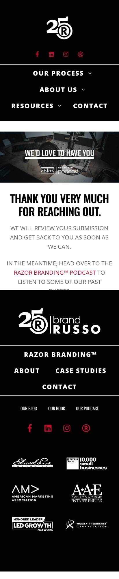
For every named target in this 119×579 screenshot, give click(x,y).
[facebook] (37, 53)
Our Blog (29, 408)
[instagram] (66, 53)
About (27, 370)
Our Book (56, 408)
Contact (90, 105)
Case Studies (81, 370)
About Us (58, 89)
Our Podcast (87, 408)
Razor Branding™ (60, 354)
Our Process (58, 73)
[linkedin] (51, 53)
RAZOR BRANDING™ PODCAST (55, 272)
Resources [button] (32, 105)
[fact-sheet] (80, 53)
